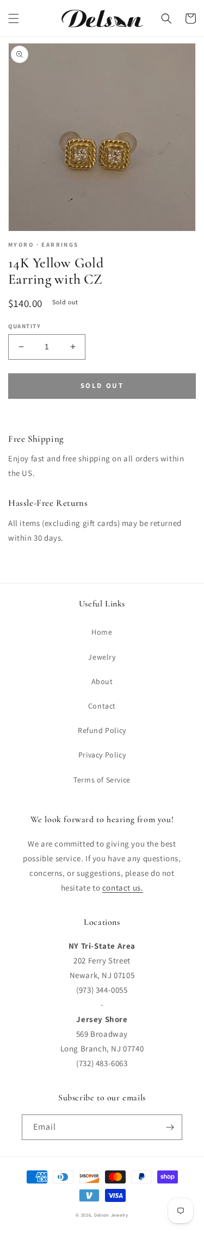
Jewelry (101, 657)
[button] (14, 18)
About (102, 681)
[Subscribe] (170, 1127)
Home (101, 632)
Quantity (24, 326)
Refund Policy (102, 730)
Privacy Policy (102, 755)
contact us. (123, 887)
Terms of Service (102, 780)
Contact (102, 706)
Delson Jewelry (111, 1215)
